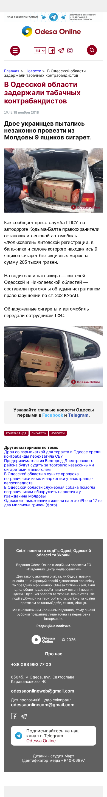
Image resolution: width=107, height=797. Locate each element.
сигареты (39, 433)
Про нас (53, 653)
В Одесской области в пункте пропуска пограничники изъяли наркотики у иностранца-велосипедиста (48, 478)
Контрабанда (16, 433)
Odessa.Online (41, 740)
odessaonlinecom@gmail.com (42, 704)
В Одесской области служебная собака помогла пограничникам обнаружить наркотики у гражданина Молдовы (49, 491)
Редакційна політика (53, 626)
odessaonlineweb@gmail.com (42, 690)
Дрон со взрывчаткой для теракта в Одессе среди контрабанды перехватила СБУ (52, 453)
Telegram (78, 415)
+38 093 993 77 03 (31, 664)
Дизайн (40, 756)
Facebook (52, 415)
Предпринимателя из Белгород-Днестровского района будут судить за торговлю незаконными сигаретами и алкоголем (49, 465)
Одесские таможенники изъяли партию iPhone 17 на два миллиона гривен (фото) (53, 502)
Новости (58, 433)
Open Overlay (15, 51)
